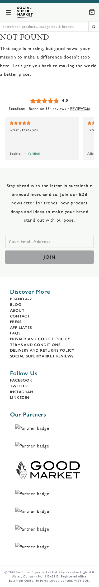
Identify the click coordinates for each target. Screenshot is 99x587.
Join (49, 257)
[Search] (93, 26)
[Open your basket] (91, 11)
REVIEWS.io (80, 108)
